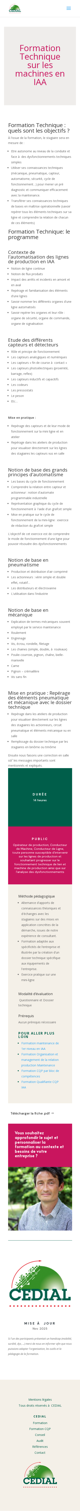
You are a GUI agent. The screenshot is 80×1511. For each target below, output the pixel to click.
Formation (40, 1423)
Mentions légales (40, 1400)
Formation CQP (40, 1429)
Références (40, 1447)
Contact (40, 1453)
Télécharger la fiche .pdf (30, 1113)
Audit (40, 1441)
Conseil (40, 1435)
